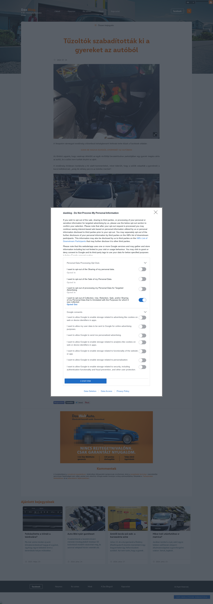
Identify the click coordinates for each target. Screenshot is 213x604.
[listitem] (106, 262)
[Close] (156, 213)
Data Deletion (90, 391)
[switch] (142, 269)
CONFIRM (85, 381)
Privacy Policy (123, 391)
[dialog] (106, 302)
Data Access (106, 391)
